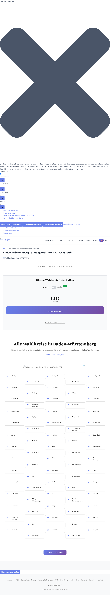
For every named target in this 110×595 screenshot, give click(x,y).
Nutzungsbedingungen (45, 580)
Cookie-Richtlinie (9, 228)
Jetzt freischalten (55, 311)
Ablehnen (17, 224)
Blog (95, 240)
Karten (59, 240)
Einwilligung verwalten (10, 572)
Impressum (7, 233)
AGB (17, 580)
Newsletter (100, 580)
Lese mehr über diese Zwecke (14, 218)
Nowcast (84, 580)
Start (4, 248)
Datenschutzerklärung (11, 230)
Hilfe (77, 580)
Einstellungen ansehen (32, 224)
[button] (55, 83)
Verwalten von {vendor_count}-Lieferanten (18, 215)
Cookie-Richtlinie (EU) (55, 585)
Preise (80, 240)
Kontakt (91, 580)
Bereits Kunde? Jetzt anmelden (55, 323)
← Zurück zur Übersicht (55, 552)
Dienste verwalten (9, 213)
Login (88, 240)
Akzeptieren (5, 224)
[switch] (54, 287)
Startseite (49, 240)
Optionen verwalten (10, 210)
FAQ (72, 580)
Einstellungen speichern (53, 224)
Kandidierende (69, 240)
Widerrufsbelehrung (61, 580)
